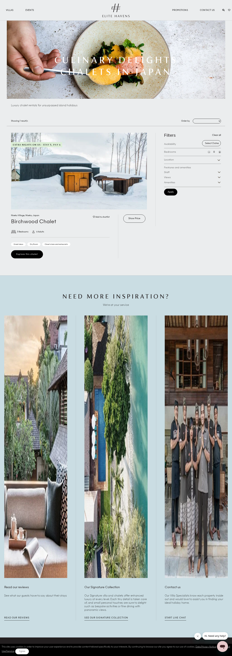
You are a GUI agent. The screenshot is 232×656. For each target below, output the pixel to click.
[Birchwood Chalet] (79, 171)
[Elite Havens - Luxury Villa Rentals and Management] (116, 15)
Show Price (134, 218)
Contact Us (207, 10)
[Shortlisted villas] (229, 10)
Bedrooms (170, 152)
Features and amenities (177, 167)
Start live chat (175, 618)
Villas (10, 10)
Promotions (180, 10)
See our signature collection (106, 618)
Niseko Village (17, 216)
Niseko (28, 216)
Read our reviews (16, 618)
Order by (185, 121)
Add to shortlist (102, 217)
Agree (22, 651)
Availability (170, 144)
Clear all (216, 135)
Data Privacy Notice (205, 647)
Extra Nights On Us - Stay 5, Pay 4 (36, 144)
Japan (36, 216)
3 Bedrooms (22, 232)
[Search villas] (223, 10)
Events (29, 10)
